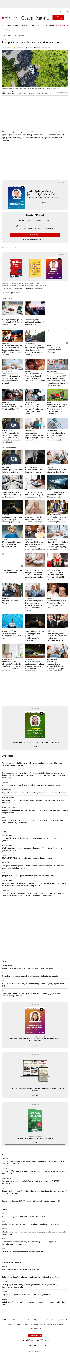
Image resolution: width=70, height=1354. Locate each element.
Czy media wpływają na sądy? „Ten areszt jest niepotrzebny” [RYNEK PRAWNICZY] (31, 1182)
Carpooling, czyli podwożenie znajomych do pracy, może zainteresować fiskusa (34, 322)
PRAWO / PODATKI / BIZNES (35, 1086)
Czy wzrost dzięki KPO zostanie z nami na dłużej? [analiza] (26, 1294)
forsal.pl (54, 12)
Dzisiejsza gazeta (11, 18)
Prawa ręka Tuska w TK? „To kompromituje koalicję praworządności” (31, 1201)
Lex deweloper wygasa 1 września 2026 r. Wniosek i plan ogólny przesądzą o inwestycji (57, 519)
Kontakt (4, 1319)
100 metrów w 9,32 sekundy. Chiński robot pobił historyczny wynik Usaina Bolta (33, 984)
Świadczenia (5, 862)
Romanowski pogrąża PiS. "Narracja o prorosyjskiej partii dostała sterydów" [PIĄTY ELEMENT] (34, 1192)
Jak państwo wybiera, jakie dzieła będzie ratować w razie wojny (28, 875)
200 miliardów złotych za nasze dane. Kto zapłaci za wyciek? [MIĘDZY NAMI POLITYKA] (34, 1172)
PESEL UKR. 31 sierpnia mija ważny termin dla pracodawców (28, 858)
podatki (9, 288)
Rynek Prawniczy (6, 1178)
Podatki (5, 35)
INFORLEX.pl (26, 1324)
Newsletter (49, 1324)
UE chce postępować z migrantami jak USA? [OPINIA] (24, 1216)
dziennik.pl (46, 12)
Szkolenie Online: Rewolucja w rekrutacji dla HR (35, 1036)
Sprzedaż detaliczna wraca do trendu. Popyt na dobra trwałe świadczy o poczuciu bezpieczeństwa (12, 494)
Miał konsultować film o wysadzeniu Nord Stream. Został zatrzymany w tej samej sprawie (57, 494)
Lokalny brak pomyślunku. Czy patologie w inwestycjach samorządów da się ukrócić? (34, 1303)
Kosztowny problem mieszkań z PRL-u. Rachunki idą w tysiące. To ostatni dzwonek (33, 801)
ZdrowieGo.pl (42, 1324)
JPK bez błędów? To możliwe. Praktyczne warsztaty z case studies (35, 742)
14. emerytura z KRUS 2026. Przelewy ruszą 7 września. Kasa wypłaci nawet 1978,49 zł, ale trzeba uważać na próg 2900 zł (34, 884)
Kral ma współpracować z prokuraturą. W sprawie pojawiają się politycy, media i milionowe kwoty (12, 519)
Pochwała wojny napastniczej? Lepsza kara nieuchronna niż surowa (30, 1224)
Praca (4, 855)
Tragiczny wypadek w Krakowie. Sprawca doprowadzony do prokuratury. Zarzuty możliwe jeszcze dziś (33, 821)
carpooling (38, 288)
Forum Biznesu (60, 1324)
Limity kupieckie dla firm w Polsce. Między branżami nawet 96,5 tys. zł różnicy (34, 494)
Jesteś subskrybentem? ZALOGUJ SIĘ (35, 240)
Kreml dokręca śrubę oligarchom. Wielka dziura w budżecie (27, 968)
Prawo (4, 872)
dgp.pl (38, 12)
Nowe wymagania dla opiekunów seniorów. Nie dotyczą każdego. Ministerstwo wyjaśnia (34, 519)
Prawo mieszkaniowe (8, 797)
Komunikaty (23, 1319)
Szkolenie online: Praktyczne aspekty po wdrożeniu (42, 197)
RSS (67, 1319)
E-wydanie (5, 1229)
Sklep (67, 12)
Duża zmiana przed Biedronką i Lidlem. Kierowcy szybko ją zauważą (31, 785)
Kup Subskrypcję (58, 17)
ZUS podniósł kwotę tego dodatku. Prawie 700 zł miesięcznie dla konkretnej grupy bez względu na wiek (34, 867)
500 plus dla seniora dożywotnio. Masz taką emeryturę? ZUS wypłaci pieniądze (31, 839)
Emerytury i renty (7, 789)
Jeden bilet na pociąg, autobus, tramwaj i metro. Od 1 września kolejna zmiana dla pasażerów (35, 811)
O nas (9, 1319)
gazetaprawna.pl (34, 1324)
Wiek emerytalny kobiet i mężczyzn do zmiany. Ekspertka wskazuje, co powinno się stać (32, 849)
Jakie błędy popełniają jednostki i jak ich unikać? (42, 193)
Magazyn (4, 1266)
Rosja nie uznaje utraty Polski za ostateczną (20, 1269)
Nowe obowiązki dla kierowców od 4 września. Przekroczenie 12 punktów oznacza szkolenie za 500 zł (33, 764)
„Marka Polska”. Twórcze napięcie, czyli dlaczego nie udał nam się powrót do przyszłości (34, 1233)
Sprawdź (45, 202)
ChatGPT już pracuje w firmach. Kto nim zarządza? (23, 1252)
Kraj (3, 760)
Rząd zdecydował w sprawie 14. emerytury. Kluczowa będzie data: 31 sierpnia (35, 793)
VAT (4, 288)
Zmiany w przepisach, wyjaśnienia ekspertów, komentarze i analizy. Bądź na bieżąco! (35, 1089)
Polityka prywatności (39, 1319)
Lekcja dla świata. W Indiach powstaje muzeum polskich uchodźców (30, 1277)
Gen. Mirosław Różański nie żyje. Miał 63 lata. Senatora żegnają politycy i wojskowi (35, 469)
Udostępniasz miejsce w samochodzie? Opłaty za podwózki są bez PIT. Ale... (12, 322)
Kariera (30, 1319)
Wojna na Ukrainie (7, 965)
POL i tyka (4, 1168)
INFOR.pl (19, 1324)
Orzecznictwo (6, 770)
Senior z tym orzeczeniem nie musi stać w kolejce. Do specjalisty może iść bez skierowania (57, 469)
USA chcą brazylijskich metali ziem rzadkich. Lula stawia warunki (30, 976)
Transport (5, 782)
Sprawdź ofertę (35, 235)
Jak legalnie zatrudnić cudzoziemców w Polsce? (35, 1138)
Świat (3, 973)
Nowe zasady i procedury (35, 1136)
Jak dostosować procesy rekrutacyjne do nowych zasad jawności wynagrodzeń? (35, 1039)
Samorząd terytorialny (8, 807)
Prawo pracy (5, 890)
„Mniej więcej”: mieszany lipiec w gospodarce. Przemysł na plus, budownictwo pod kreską (29, 1285)
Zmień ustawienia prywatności (55, 1319)
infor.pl (61, 12)
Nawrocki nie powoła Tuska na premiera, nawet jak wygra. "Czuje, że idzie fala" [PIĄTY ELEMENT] (33, 1162)
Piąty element (6, 1158)
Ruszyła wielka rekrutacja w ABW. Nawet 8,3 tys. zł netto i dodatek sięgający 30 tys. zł (12, 469)
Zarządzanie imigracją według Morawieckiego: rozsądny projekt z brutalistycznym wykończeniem (29, 1243)
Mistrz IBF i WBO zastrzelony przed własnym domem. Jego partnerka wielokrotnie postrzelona (31, 994)
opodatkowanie (18, 288)
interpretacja (29, 288)
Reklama (15, 1319)
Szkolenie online (35, 740)
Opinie (3, 1221)
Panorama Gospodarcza (35, 1328)
